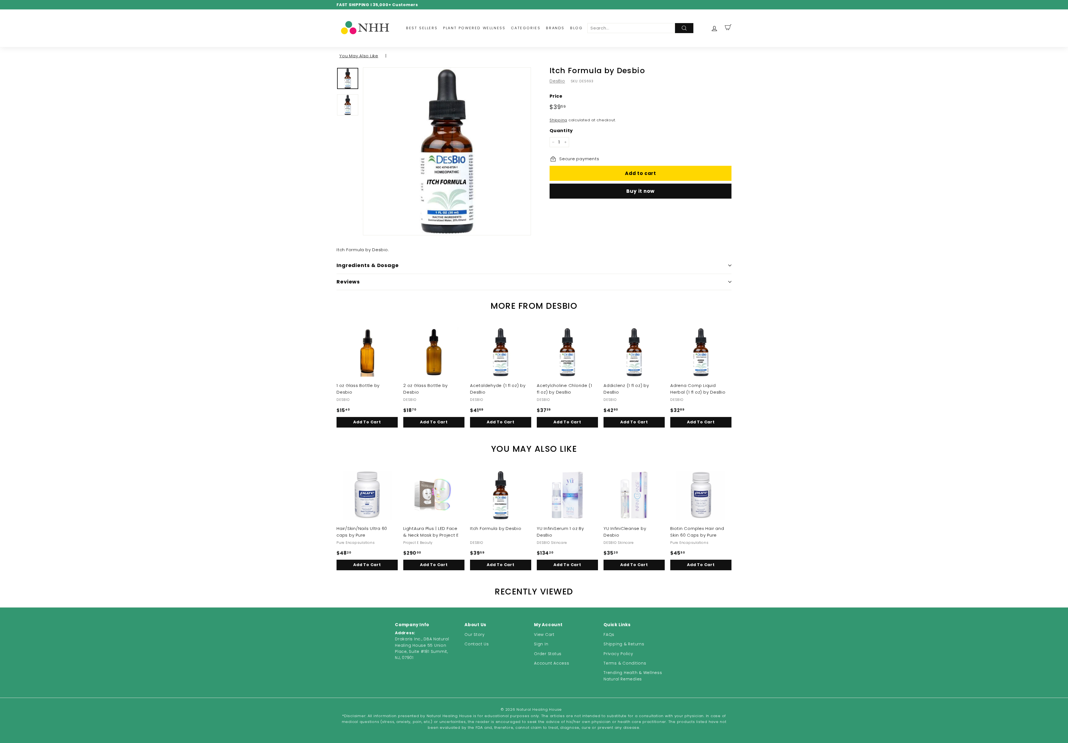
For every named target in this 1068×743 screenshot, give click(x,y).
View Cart (544, 634)
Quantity (561, 130)
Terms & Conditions (625, 663)
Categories (525, 28)
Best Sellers (421, 28)
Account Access (551, 663)
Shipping (558, 120)
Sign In (541, 644)
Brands (555, 28)
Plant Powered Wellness (474, 28)
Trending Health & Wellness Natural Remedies (633, 676)
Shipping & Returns (624, 644)
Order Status (548, 653)
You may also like (358, 56)
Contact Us (476, 644)
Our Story (474, 634)
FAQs (609, 634)
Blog (576, 28)
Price (556, 96)
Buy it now (640, 191)
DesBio (557, 81)
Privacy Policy (618, 653)
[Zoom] (447, 151)
